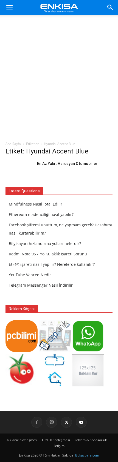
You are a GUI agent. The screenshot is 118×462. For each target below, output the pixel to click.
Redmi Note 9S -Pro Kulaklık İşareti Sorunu (48, 253)
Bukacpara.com (87, 455)
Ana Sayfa (13, 143)
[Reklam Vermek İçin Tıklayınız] (88, 384)
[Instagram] (51, 422)
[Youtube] (81, 422)
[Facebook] (36, 422)
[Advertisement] (59, 79)
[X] (66, 422)
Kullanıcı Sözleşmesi (22, 440)
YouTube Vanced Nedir (30, 274)
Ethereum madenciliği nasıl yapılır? (41, 214)
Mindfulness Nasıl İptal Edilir (35, 204)
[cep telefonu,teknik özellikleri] (55, 350)
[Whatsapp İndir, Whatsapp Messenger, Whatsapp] (88, 350)
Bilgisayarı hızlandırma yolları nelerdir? (45, 243)
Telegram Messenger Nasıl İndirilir (41, 285)
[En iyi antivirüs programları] (21, 350)
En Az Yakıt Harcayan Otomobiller (67, 163)
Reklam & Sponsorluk (90, 440)
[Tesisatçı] (55, 384)
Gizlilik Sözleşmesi (56, 440)
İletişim (59, 445)
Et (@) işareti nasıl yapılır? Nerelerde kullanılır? (52, 264)
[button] (9, 7)
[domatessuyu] (21, 384)
